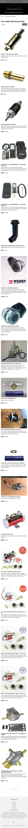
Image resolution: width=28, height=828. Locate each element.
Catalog (14, 801)
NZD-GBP (14, 804)
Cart (26, 1)
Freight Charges (14, 803)
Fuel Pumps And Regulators (10, 16)
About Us (14, 808)
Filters (24, 24)
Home (2, 16)
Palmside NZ (7, 825)
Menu (4, 1)
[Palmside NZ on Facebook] (13, 822)
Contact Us (14, 806)
